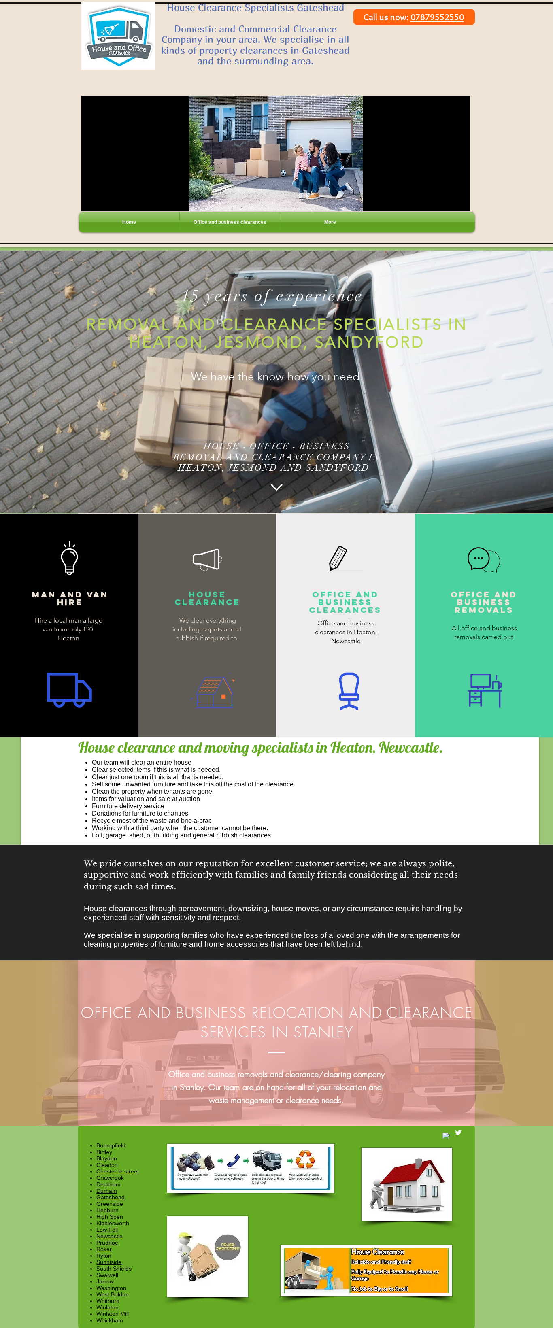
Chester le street (117, 1171)
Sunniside (108, 1262)
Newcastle (109, 1236)
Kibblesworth (112, 1223)
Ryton (103, 1255)
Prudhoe (107, 1242)
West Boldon (112, 1294)
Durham (106, 1191)
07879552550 (437, 17)
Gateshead (110, 1197)
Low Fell (107, 1229)
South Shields (114, 1268)
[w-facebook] (446, 1136)
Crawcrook (110, 1178)
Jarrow (105, 1281)
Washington (111, 1288)
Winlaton (107, 1307)
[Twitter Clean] (458, 1132)
